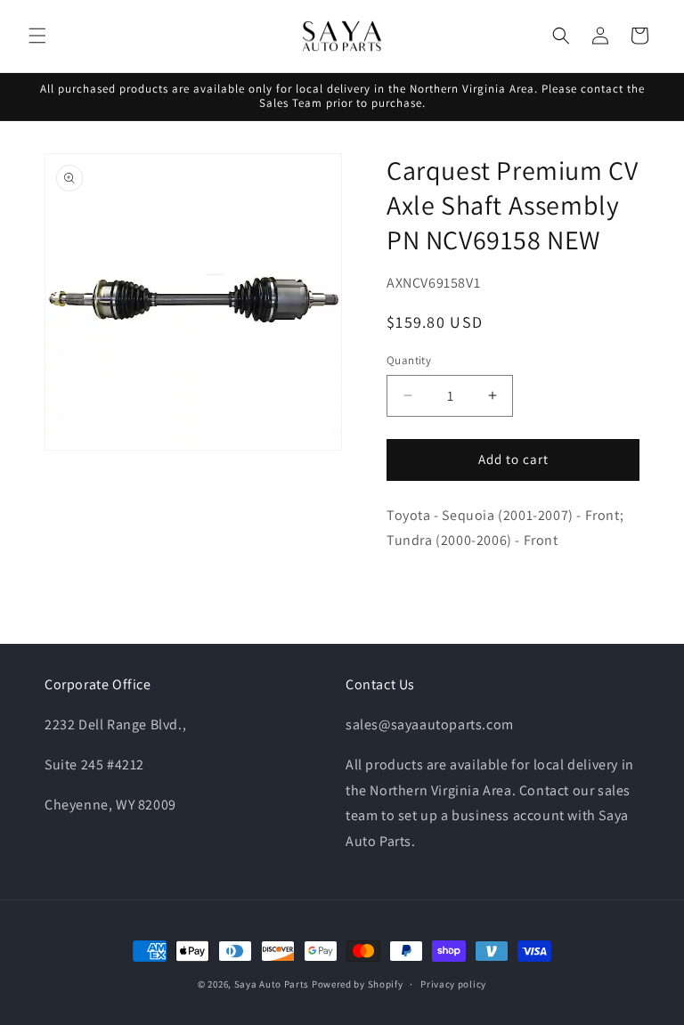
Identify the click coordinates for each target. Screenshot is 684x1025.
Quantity (409, 360)
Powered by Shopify (357, 984)
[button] (37, 35)
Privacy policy (453, 984)
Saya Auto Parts (272, 984)
